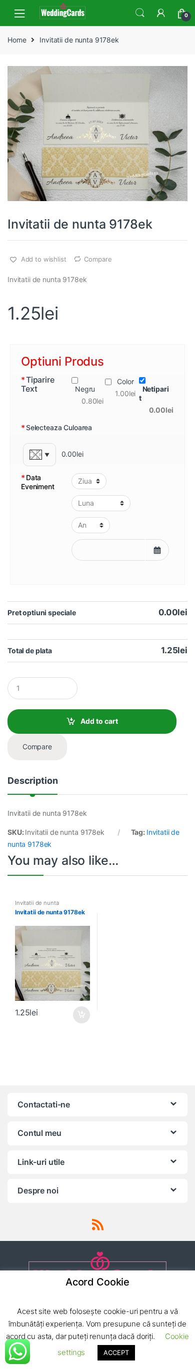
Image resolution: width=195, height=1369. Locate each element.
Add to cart (99, 721)
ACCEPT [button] (116, 1352)
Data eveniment (37, 482)
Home (17, 40)
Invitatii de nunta (36, 902)
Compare (98, 259)
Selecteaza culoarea (56, 428)
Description (33, 781)
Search (140, 13)
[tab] (33, 784)
